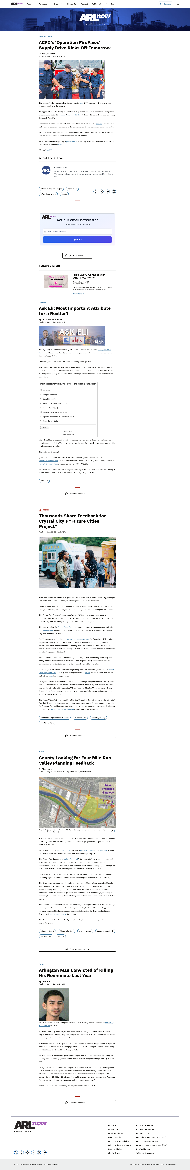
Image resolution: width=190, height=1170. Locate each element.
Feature (42, 302)
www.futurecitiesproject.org (78, 639)
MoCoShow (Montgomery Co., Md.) (151, 1137)
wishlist (99, 123)
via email (96, 352)
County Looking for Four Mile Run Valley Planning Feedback (75, 760)
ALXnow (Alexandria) (145, 1129)
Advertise (43, 4)
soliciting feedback (64, 850)
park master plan (87, 850)
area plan (103, 850)
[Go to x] (16, 1152)
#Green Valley (85, 931)
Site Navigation (114, 1153)
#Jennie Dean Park (105, 931)
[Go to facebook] (22, 1152)
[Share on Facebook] (95, 191)
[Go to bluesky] (45, 1152)
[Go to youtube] (33, 1152)
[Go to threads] (39, 1152)
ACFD (49, 150)
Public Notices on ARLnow (119, 1145)
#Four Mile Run (66, 931)
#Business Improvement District (55, 717)
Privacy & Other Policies (118, 1141)
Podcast (84, 4)
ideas (51, 675)
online (87, 672)
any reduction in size (58, 914)
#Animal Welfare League (51, 189)
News (41, 752)
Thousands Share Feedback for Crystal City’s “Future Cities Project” (72, 521)
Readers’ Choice (115, 1149)
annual (62, 114)
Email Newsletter (115, 1133)
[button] (109, 590)
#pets (64, 194)
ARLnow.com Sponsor (52, 319)
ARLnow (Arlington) (144, 1125)
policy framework (71, 859)
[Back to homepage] (17, 4)
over (81, 102)
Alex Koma (47, 769)
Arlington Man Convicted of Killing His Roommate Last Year (76, 973)
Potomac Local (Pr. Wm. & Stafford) (151, 1145)
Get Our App (165, 4)
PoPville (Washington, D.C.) (147, 1141)
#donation (72, 189)
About (29, 4)
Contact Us (113, 1129)
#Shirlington (46, 936)
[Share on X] (102, 191)
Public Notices (98, 4)
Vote (44, 427)
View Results (68, 431)
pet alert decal (72, 141)
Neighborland (47, 630)
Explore (57, 4)
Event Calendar (114, 1137)
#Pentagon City (98, 717)
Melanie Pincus (49, 54)
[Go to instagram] (27, 1152)
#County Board (47, 931)
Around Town (45, 36)
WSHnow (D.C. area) (145, 1153)
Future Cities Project (66, 627)
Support (114, 4)
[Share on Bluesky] (108, 191)
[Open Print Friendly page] (114, 191)
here (60, 144)
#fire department (48, 194)
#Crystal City (80, 717)
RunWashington (143, 1149)
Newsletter (72, 4)
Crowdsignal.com (68, 434)
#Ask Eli (44, 481)
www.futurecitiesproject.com (62, 709)
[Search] (178, 4)
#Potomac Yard (47, 723)
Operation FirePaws (74, 114)
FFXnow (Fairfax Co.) (145, 1133)
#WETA (61, 936)
